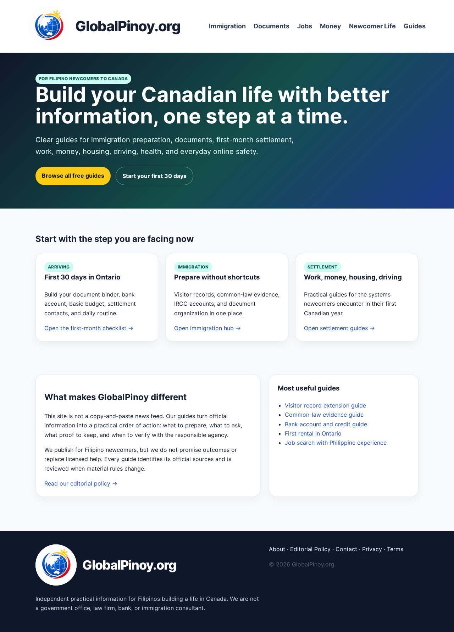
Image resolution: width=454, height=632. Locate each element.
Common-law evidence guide (324, 414)
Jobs (304, 26)
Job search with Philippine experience (336, 442)
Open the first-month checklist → (88, 328)
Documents (271, 26)
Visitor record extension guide (325, 405)
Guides (415, 26)
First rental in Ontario (313, 433)
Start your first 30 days (154, 175)
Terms (395, 549)
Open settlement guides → (339, 328)
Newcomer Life (372, 26)
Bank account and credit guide (326, 424)
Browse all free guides (73, 175)
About (277, 549)
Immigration (227, 26)
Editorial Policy (310, 549)
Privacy (372, 549)
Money (330, 26)
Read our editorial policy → (80, 483)
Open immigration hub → (207, 328)
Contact (346, 549)
